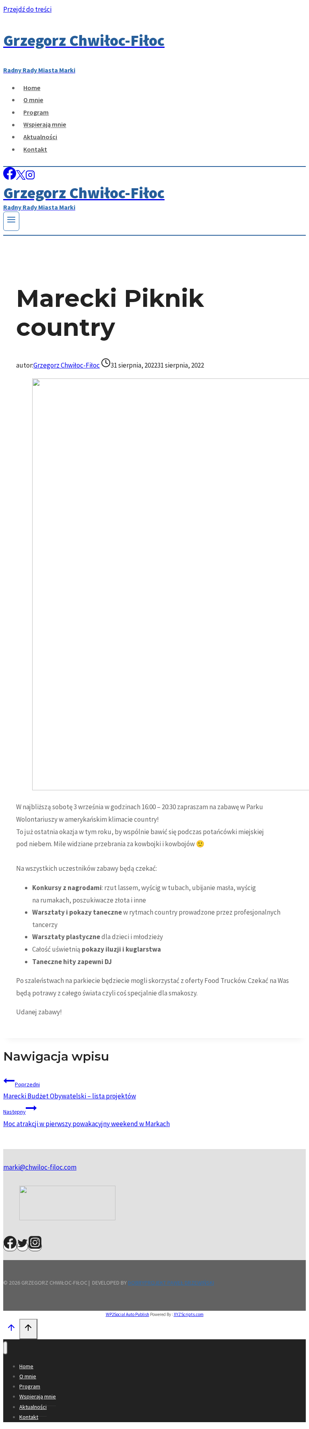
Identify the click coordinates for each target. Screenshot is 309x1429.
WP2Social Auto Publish (127, 1314)
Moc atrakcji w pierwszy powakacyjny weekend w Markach (86, 1118)
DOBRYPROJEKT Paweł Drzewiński (171, 1282)
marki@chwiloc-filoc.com (39, 1167)
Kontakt (35, 149)
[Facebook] (9, 177)
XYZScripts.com (189, 1314)
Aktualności (40, 137)
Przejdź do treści (27, 9)
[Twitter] (22, 1246)
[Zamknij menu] (5, 1348)
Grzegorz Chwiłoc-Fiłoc (66, 365)
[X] (20, 177)
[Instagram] (30, 177)
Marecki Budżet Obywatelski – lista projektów (69, 1091)
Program (36, 112)
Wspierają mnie (44, 125)
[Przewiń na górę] (11, 1329)
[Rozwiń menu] (11, 221)
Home (31, 88)
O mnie (33, 100)
